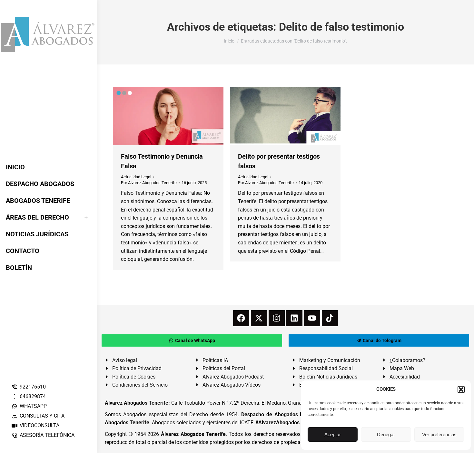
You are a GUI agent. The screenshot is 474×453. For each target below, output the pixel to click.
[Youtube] (312, 318)
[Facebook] (241, 318)
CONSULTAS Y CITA (42, 416)
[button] (461, 389)
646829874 (33, 396)
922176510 (33, 387)
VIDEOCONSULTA (39, 425)
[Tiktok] (330, 318)
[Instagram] (277, 318)
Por (149, 182)
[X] (259, 318)
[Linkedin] (294, 318)
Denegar (386, 434)
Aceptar (332, 434)
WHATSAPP (33, 406)
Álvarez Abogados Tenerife (193, 434)
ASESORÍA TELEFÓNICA (47, 435)
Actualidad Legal (136, 176)
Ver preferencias (439, 434)
